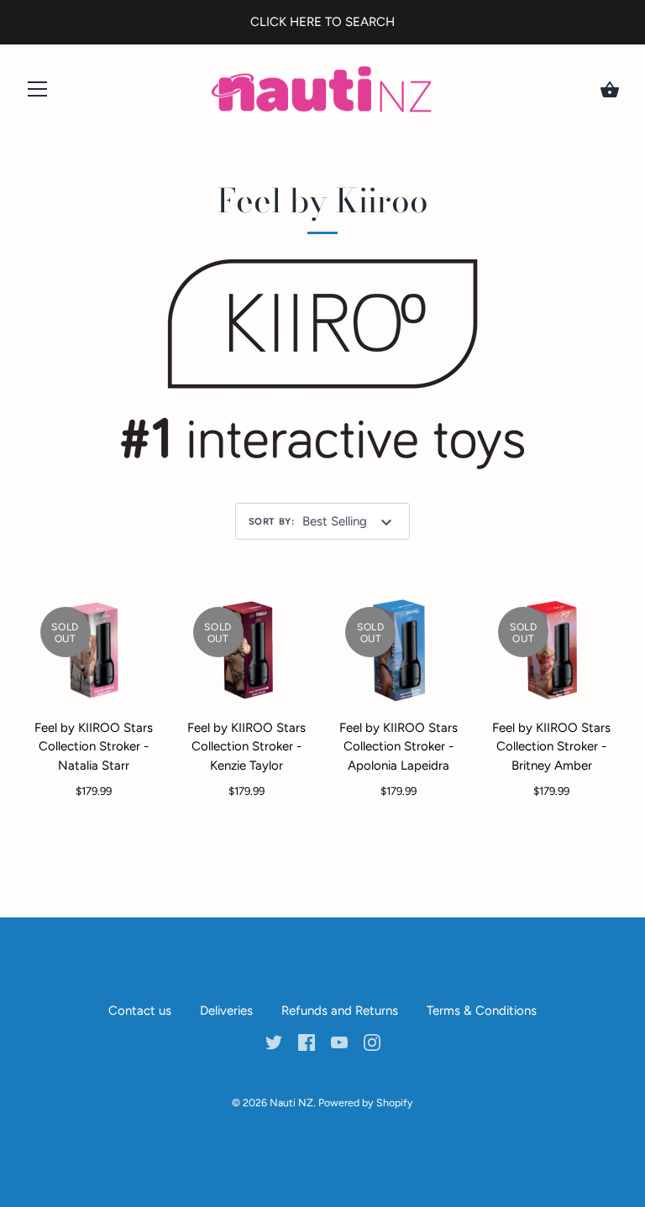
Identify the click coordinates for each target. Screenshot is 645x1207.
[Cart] (610, 90)
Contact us (139, 1010)
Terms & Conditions (482, 1010)
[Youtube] (339, 1041)
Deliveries (226, 1010)
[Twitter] (273, 1041)
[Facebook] (306, 1041)
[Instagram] (372, 1041)
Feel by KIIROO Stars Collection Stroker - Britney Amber (551, 746)
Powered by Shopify (365, 1102)
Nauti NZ (291, 1102)
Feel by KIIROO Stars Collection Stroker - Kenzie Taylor (246, 746)
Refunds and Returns (339, 1010)
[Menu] (37, 92)
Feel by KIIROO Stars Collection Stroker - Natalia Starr (93, 746)
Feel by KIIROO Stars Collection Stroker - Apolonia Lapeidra (398, 746)
